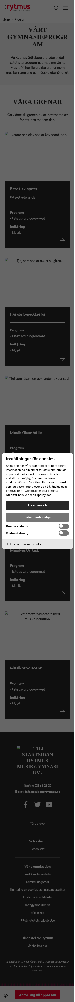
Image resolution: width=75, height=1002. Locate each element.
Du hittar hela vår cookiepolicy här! (29, 495)
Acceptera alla (38, 505)
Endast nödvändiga (37, 517)
